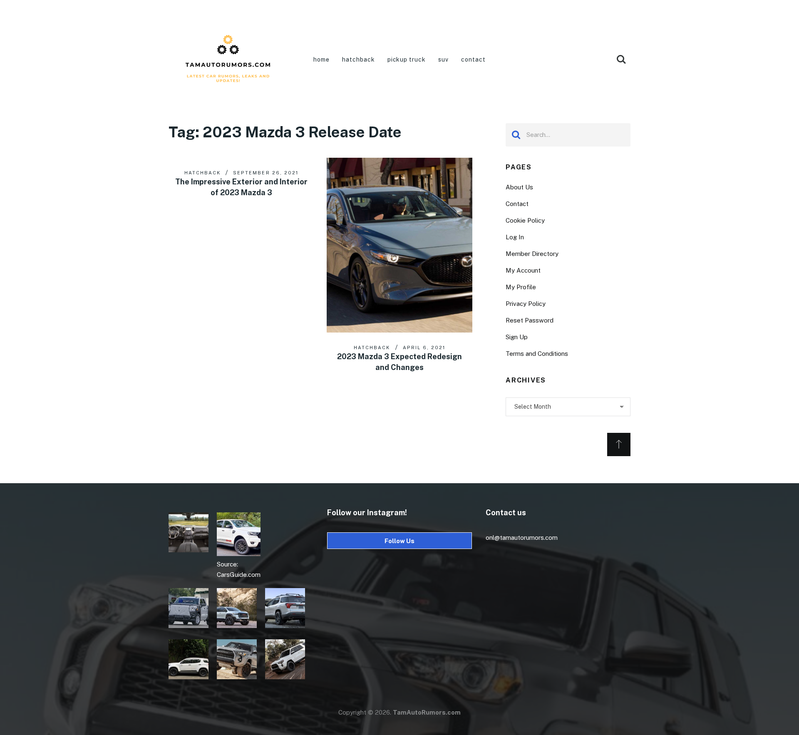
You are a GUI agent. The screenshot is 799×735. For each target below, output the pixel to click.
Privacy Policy (526, 303)
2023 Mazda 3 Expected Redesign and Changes (399, 362)
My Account (523, 270)
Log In (515, 237)
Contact (473, 59)
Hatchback (358, 59)
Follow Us (399, 540)
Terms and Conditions (537, 353)
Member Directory (532, 253)
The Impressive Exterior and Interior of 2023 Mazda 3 (241, 187)
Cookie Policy (525, 220)
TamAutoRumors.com (427, 712)
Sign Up (517, 336)
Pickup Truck (406, 59)
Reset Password (529, 320)
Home (321, 59)
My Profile (521, 287)
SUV (443, 59)
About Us (519, 187)
